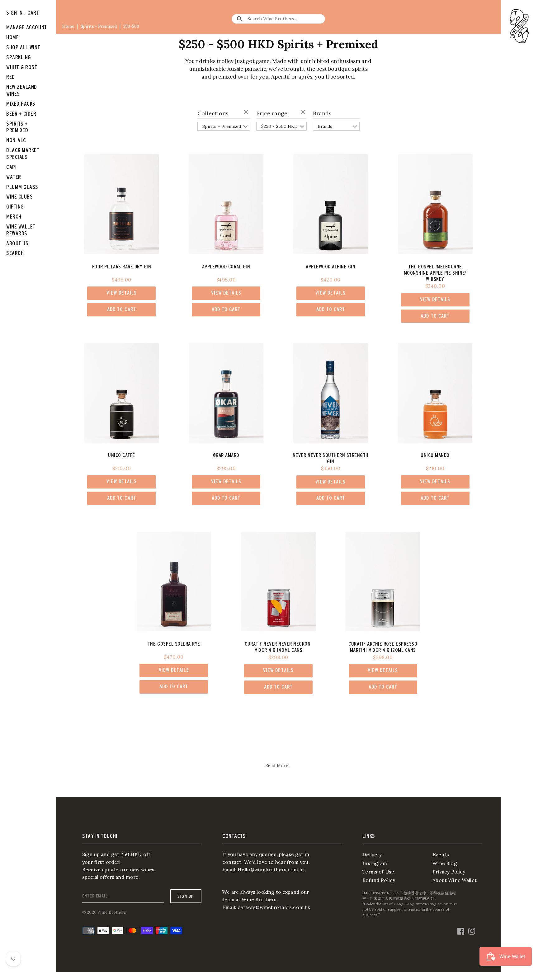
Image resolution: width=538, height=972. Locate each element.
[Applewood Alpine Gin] (330, 204)
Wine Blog (444, 863)
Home (68, 26)
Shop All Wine (23, 47)
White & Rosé (21, 67)
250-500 (131, 26)
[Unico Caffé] (121, 393)
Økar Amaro (226, 455)
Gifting (15, 206)
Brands (322, 113)
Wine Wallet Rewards (20, 230)
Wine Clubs (19, 196)
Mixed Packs (20, 103)
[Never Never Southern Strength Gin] (330, 393)
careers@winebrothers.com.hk (274, 907)
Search (15, 253)
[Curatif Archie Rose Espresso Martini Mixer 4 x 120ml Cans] (382, 581)
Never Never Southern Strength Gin (331, 458)
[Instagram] (471, 930)
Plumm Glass (22, 187)
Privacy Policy (448, 872)
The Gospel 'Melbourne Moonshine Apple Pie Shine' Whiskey (435, 273)
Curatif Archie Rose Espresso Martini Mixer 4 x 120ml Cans (382, 647)
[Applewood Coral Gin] (226, 204)
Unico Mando (435, 455)
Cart (33, 12)
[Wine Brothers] (519, 26)
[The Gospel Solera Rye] (174, 581)
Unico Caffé (121, 455)
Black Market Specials (23, 153)
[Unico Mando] (435, 393)
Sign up (185, 896)
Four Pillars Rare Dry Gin (121, 266)
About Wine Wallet (454, 880)
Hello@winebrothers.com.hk (271, 869)
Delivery (372, 854)
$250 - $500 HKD (279, 126)
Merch (13, 216)
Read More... (278, 765)
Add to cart (121, 309)
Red (10, 77)
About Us (17, 243)
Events (440, 854)
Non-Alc (16, 140)
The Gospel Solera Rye (174, 644)
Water (13, 177)
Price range (271, 113)
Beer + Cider (21, 113)
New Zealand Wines (21, 90)
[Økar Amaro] (226, 393)
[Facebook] (460, 930)
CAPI (11, 167)
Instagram (374, 863)
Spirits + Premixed (99, 26)
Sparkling (18, 57)
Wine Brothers (111, 912)
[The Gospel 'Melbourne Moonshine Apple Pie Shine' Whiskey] (435, 204)
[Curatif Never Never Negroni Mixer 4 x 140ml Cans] (278, 581)
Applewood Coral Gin (226, 266)
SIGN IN (14, 12)
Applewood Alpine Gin (330, 266)
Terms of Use (378, 872)
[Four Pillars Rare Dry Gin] (121, 204)
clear (247, 112)
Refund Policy (378, 880)
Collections (213, 113)
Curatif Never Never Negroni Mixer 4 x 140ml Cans (278, 647)
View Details (121, 293)
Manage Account (26, 27)
